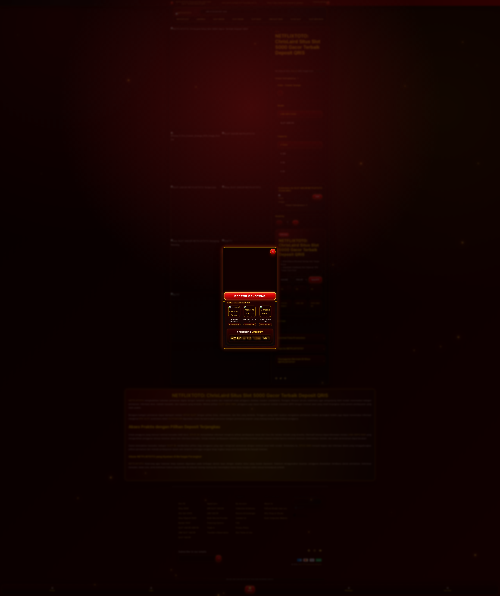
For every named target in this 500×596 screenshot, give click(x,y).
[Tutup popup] (273, 251)
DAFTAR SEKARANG (250, 296)
